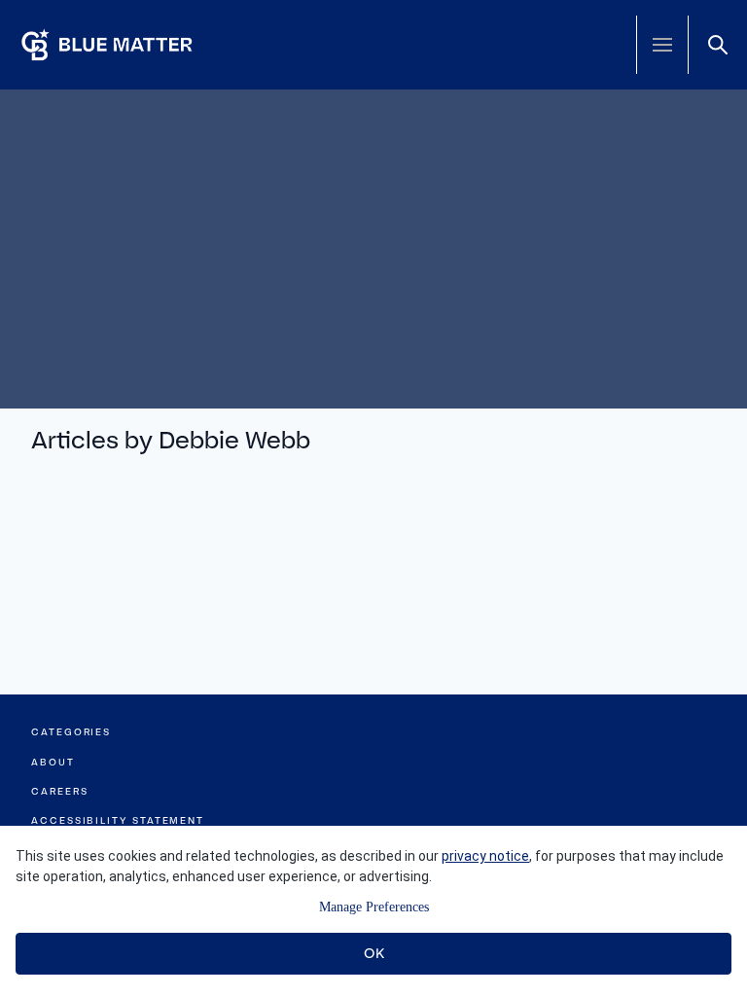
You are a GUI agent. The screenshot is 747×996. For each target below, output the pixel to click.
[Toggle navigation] (662, 44)
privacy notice (485, 856)
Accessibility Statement (117, 820)
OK (374, 953)
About (53, 762)
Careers (59, 791)
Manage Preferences (374, 907)
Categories (71, 732)
